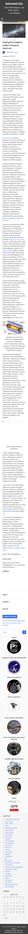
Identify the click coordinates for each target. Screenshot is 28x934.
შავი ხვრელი (9, 882)
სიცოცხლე (8, 873)
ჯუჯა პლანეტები (9, 886)
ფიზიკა (7, 878)
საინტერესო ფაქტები (11, 869)
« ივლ (5, 918)
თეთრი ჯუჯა (8, 847)
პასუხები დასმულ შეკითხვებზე (14, 867)
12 (11, 906)
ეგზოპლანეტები (9, 841)
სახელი (5, 594)
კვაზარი (7, 849)
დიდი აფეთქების (8, 250)
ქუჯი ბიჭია (15, 52)
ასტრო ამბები (9, 823)
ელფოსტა (5, 602)
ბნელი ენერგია (9, 830)
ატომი (7, 826)
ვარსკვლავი (8, 845)
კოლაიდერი (13, 40)
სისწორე (14, 496)
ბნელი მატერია (9, 832)
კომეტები (7, 854)
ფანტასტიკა (8, 876)
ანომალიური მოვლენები (12, 819)
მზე (6, 858)
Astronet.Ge (14, 3)
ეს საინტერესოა (9, 843)
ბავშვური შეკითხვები (11, 828)
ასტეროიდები (9, 821)
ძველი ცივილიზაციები (11, 884)
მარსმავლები (9, 856)
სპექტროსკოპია (7, 138)
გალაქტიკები (9, 834)
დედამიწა (8, 839)
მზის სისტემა (8, 860)
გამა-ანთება (8, 836)
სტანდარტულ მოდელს (15, 239)
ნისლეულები (9, 865)
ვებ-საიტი (5, 609)
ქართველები (9, 880)
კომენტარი (5, 571)
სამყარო (7, 871)
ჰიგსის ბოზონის (7, 511)
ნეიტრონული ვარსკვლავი (12, 863)
